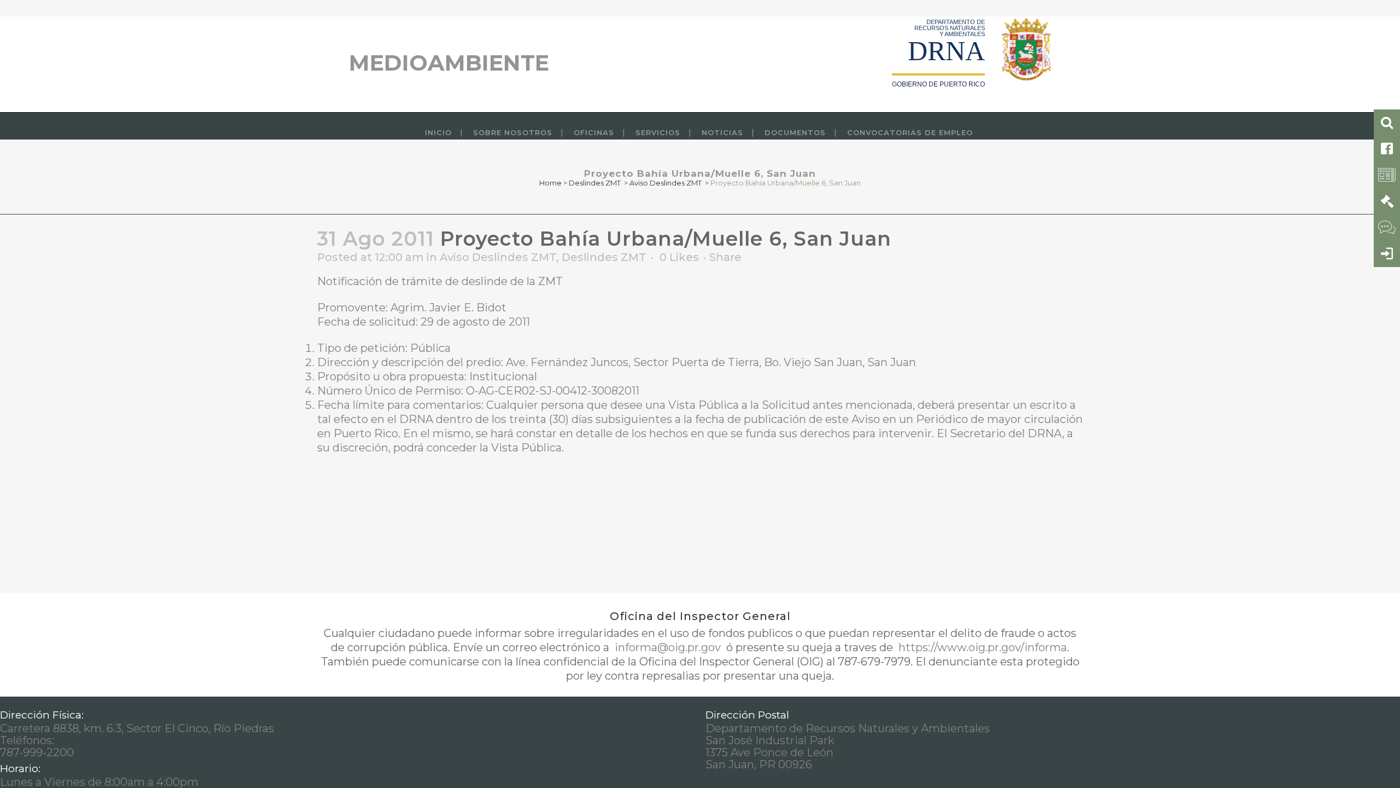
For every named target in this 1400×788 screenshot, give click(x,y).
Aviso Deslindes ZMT (665, 182)
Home (550, 182)
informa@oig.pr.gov (668, 647)
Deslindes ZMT (595, 182)
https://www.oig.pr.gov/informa (981, 647)
